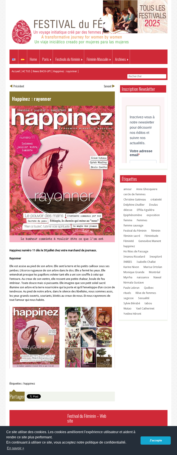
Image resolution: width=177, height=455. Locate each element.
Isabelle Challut (146, 261)
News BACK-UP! (42, 71)
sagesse (128, 298)
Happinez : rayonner (65, 71)
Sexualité (143, 298)
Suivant (108, 86)
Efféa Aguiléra (145, 209)
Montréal (154, 272)
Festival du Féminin (135, 230)
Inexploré (156, 256)
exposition (153, 215)
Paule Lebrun (131, 287)
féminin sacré (131, 235)
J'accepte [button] (156, 440)
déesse (127, 209)
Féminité (128, 241)
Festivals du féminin (67, 59)
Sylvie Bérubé (131, 303)
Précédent (18, 86)
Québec (149, 287)
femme (127, 220)
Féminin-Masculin (97, 59)
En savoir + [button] (15, 448)
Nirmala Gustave (133, 282)
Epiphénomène (132, 215)
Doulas (153, 204)
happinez (29, 383)
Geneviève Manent (149, 241)
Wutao (127, 308)
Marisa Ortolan (153, 267)
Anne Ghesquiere (146, 189)
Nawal (157, 277)
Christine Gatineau (134, 199)
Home (33, 59)
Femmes (142, 220)
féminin (155, 230)
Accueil (16, 71)
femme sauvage (133, 225)
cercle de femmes (134, 194)
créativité (156, 199)
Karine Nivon (131, 267)
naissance (143, 277)
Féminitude (151, 235)
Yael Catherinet (145, 308)
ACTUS (26, 71)
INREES (127, 261)
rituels (127, 293)
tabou (148, 303)
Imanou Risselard (134, 256)
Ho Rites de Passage (135, 251)
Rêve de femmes (146, 293)
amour (127, 189)
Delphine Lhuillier (134, 204)
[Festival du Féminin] (71, 44)
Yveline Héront (132, 313)
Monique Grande (133, 272)
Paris (45, 59)
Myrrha (127, 277)
